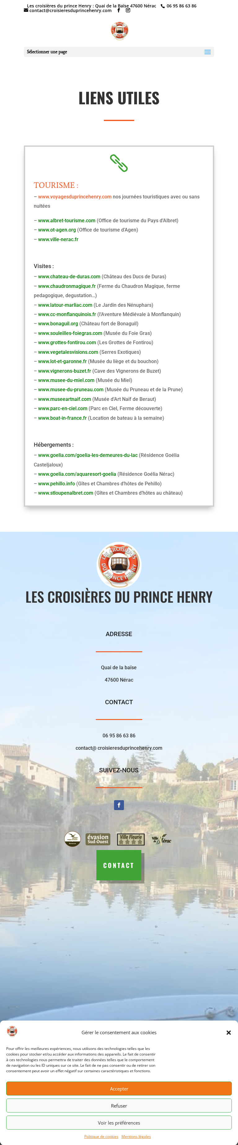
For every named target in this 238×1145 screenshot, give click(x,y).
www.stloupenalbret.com (65, 493)
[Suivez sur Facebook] (119, 805)
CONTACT (118, 865)
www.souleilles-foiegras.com (70, 333)
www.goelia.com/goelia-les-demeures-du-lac (88, 455)
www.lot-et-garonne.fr (62, 361)
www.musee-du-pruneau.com (71, 390)
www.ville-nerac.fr (58, 239)
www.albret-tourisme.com (66, 220)
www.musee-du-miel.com (66, 380)
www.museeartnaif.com (64, 399)
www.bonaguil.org (58, 324)
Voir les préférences (119, 1123)
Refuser (119, 1106)
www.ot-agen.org (57, 230)
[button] (229, 1033)
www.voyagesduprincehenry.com (75, 197)
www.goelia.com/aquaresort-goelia (77, 474)
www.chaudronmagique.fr (67, 286)
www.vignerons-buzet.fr (64, 371)
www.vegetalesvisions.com (68, 352)
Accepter (119, 1089)
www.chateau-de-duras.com (69, 277)
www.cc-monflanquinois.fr (67, 314)
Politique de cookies (101, 1136)
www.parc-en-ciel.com (62, 408)
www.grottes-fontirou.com (67, 342)
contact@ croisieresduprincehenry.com (119, 748)
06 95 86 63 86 (180, 6)
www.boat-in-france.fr (62, 418)
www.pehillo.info (56, 484)
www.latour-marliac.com (65, 305)
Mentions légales (136, 1136)
